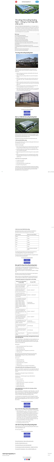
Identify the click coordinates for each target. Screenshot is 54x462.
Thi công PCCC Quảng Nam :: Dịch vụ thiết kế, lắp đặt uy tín (25, 449)
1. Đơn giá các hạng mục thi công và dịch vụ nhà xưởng (24, 41)
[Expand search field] (37, 2)
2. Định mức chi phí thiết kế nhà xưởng (21, 39)
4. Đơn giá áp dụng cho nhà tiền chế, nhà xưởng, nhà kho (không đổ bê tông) (26, 47)
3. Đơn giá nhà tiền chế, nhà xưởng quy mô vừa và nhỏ (24, 45)
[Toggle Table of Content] (38, 34)
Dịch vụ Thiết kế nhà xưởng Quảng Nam (21, 36)
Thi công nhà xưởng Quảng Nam (20, 35)
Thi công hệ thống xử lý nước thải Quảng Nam (23, 445)
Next (37, 60)
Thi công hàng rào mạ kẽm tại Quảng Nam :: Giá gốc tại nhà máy (26, 447)
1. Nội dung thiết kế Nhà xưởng (20, 37)
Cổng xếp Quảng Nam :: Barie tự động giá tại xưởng (24, 441)
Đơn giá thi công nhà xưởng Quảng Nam (21, 40)
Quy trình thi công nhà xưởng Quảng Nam (22, 48)
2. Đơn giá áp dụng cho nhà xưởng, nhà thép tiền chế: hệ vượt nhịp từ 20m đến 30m (26, 43)
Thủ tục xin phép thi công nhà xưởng (20, 286)
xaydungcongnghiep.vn (26, 1)
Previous (16, 60)
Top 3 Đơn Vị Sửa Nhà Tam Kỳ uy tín (21, 443)
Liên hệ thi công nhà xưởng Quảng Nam (21, 50)
